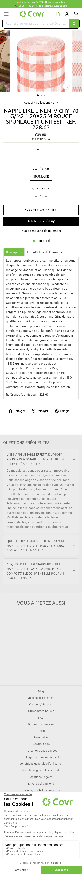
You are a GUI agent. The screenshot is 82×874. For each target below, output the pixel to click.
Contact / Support (41, 704)
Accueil (28, 102)
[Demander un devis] (58, 14)
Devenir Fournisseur (41, 724)
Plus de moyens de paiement (41, 231)
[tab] (14, 252)
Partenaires (41, 737)
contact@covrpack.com (52, 6)
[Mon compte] (67, 14)
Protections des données (41, 750)
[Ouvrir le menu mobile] (6, 14)
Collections (43, 102)
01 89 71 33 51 (25, 6)
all (54, 102)
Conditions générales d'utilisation (41, 763)
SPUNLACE (41, 176)
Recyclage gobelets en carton (41, 790)
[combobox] (36, 23)
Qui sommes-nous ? (41, 711)
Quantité (40, 188)
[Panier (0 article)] (76, 14)
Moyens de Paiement (41, 697)
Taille (41, 149)
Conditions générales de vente (41, 770)
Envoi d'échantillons (41, 783)
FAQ (41, 717)
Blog (41, 691)
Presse (41, 730)
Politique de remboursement (41, 757)
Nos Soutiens (41, 744)
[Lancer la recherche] (74, 23)
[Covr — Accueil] (32, 14)
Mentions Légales (41, 777)
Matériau (40, 169)
